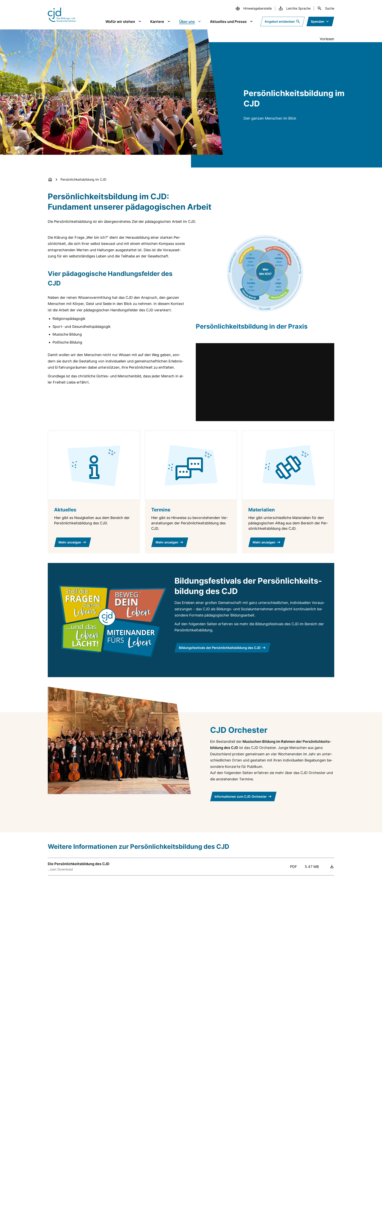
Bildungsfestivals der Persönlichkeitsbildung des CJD (220, 648)
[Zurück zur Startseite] (50, 179)
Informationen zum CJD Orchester (240, 796)
